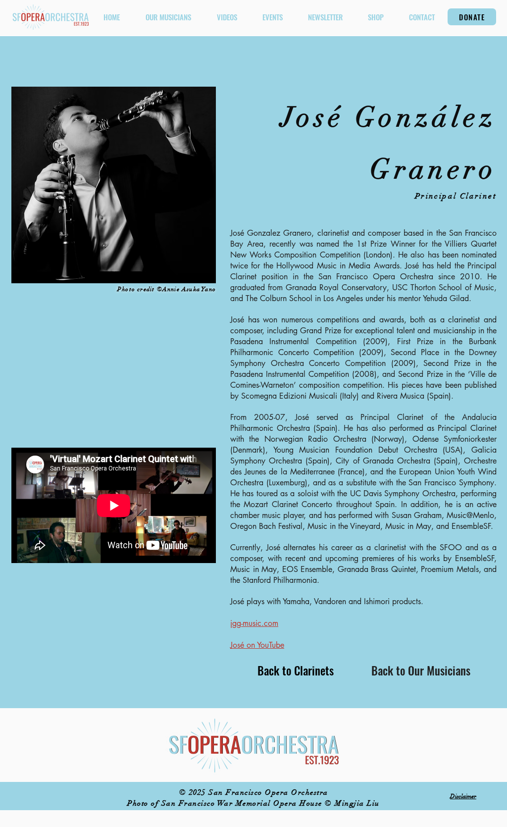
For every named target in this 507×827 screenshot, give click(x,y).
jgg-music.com (254, 623)
